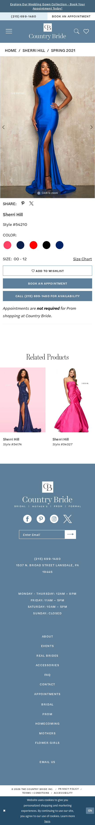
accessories (47, 665)
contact (47, 684)
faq (47, 674)
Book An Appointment (47, 283)
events (47, 645)
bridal (47, 704)
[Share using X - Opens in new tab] (31, 203)
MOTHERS (47, 733)
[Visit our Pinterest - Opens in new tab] (41, 519)
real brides (47, 655)
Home (11, 50)
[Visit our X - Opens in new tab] (67, 519)
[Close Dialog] (4, 810)
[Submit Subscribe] (70, 534)
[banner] (47, 31)
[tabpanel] (47, 127)
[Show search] (77, 31)
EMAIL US (47, 761)
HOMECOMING (47, 723)
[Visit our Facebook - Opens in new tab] (27, 519)
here (47, 821)
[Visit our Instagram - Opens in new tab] (54, 519)
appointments (47, 694)
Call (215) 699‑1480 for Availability (47, 296)
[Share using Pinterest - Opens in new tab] (22, 203)
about (47, 636)
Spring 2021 (63, 50)
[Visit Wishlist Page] (86, 31)
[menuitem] (24, 16)
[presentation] (23, 400)
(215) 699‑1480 (23, 16)
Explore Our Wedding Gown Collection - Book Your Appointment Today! (47, 6)
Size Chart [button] (82, 258)
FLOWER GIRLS (47, 742)
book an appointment (71, 16)
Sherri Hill (34, 50)
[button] (9, 31)
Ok (90, 810)
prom (47, 714)
